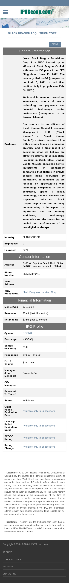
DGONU (27, 333)
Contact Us (9, 574)
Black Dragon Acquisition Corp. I (41, 292)
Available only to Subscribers (39, 410)
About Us (8, 567)
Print (54, 44)
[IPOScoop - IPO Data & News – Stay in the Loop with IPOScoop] (37, 12)
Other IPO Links (12, 560)
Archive (7, 552)
